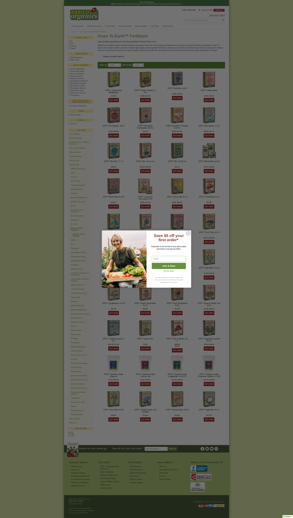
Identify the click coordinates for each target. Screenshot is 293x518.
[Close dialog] (188, 233)
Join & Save (168, 266)
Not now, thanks (169, 271)
